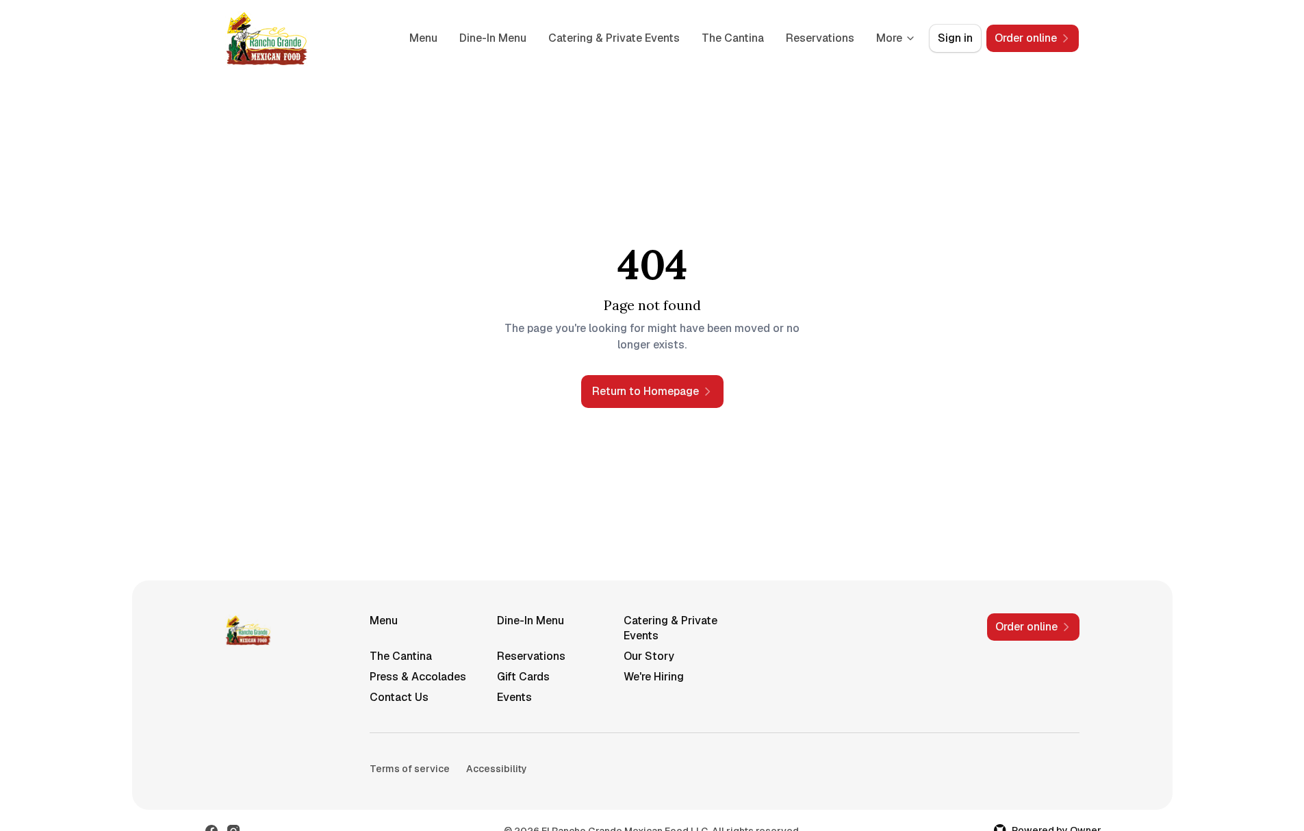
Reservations (820, 38)
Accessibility (496, 769)
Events (514, 697)
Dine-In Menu (492, 38)
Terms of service (410, 769)
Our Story (649, 656)
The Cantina (733, 38)
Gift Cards (523, 676)
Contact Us (399, 697)
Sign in (955, 38)
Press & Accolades (418, 676)
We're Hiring (654, 676)
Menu (423, 38)
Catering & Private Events (614, 38)
